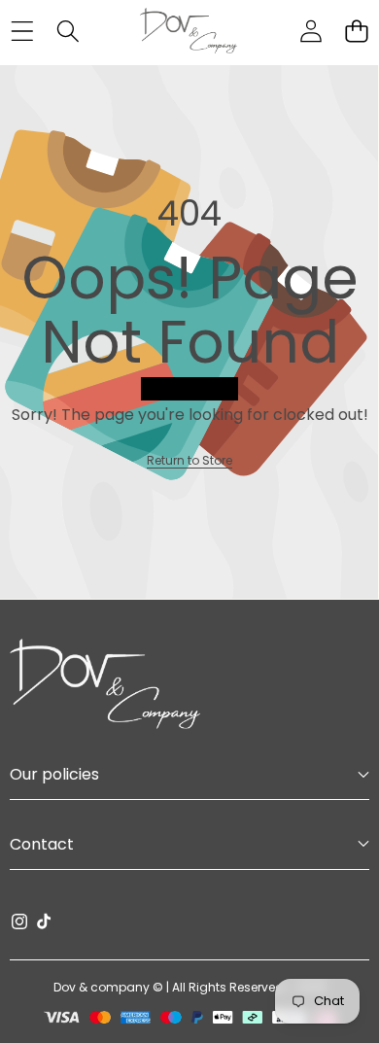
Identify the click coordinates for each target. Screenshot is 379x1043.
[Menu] (22, 31)
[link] (189, 460)
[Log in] (310, 31)
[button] (356, 31)
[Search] (67, 31)
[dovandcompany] (188, 31)
